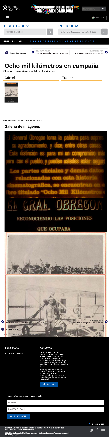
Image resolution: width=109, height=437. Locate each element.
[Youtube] (103, 430)
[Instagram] (91, 430)
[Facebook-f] (97, 430)
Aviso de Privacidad (26, 430)
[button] (7, 17)
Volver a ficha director (14, 329)
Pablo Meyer (25, 433)
